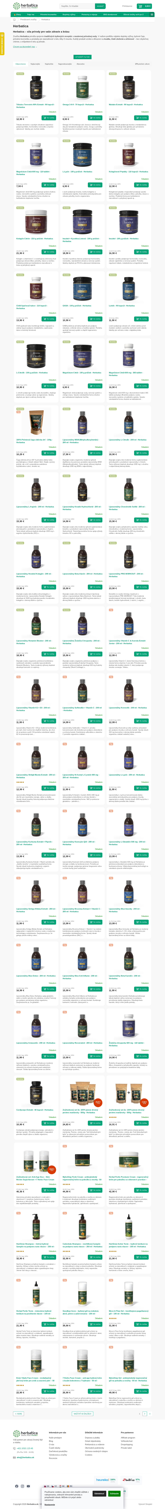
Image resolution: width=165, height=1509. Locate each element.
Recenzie (53, 1458)
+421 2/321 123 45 (25, 1448)
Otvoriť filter (82, 57)
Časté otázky (54, 1448)
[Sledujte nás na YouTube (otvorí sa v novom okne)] (28, 1486)
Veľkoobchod (126, 1441)
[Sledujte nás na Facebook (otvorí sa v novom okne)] (16, 1486)
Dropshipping (127, 1444)
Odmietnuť (99, 1494)
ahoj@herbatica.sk (25, 1457)
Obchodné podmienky (94, 1448)
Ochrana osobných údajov (96, 1451)
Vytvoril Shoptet (145, 1504)
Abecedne (81, 64)
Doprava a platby (92, 1438)
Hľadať (100, 6)
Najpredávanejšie (65, 64)
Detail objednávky (93, 1441)
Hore (19, 1414)
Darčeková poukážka (58, 1451)
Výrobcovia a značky (58, 1455)
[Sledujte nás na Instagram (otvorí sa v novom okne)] (22, 1486)
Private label (126, 1448)
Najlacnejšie (35, 64)
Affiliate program (128, 1438)
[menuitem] (17, 14)
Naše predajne (55, 1438)
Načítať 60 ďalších (82, 1414)
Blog (51, 1441)
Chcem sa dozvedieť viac (24, 47)
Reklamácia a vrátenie (94, 1444)
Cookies (88, 1455)
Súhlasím (114, 1494)
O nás (51, 1444)
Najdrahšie (49, 64)
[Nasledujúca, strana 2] (145, 1414)
